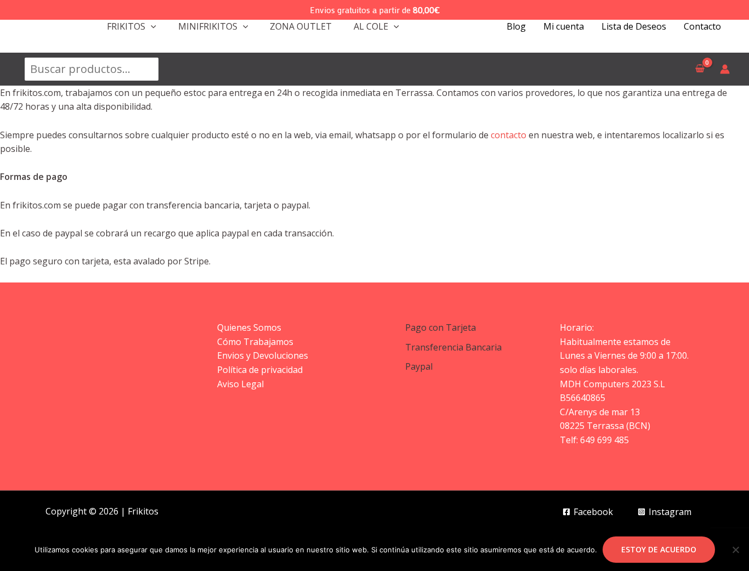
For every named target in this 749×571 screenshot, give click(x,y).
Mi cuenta (563, 26)
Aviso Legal (240, 384)
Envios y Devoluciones (262, 355)
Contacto (702, 26)
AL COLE (371, 26)
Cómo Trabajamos (255, 342)
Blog (516, 26)
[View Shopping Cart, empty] (699, 69)
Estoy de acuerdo (658, 549)
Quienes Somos (249, 327)
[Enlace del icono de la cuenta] (725, 69)
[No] (735, 549)
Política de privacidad (260, 370)
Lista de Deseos (634, 26)
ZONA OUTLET (301, 26)
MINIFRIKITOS (207, 26)
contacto (508, 135)
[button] (150, 26)
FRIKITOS (126, 26)
